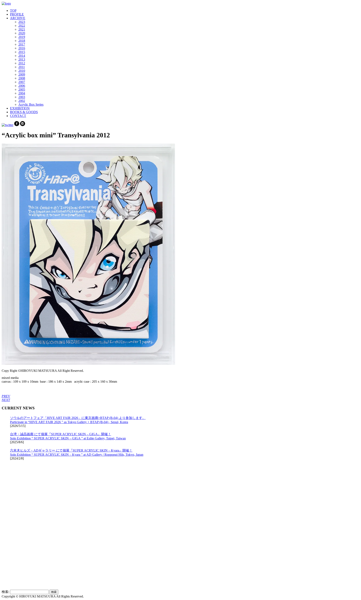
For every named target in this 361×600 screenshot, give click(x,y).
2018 (21, 40)
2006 (21, 85)
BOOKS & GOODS (24, 112)
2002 (21, 101)
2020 (21, 33)
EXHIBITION (20, 108)
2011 (21, 67)
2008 (21, 78)
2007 (21, 82)
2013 (21, 59)
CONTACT (18, 116)
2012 (21, 63)
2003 (21, 97)
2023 (21, 22)
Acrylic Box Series (30, 104)
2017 (21, 44)
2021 (21, 29)
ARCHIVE (17, 18)
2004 (21, 93)
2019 (21, 37)
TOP (13, 10)
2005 (21, 89)
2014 (21, 55)
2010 (21, 70)
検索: (5, 592)
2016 (21, 48)
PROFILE (17, 14)
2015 (21, 52)
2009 (21, 74)
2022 (21, 25)
